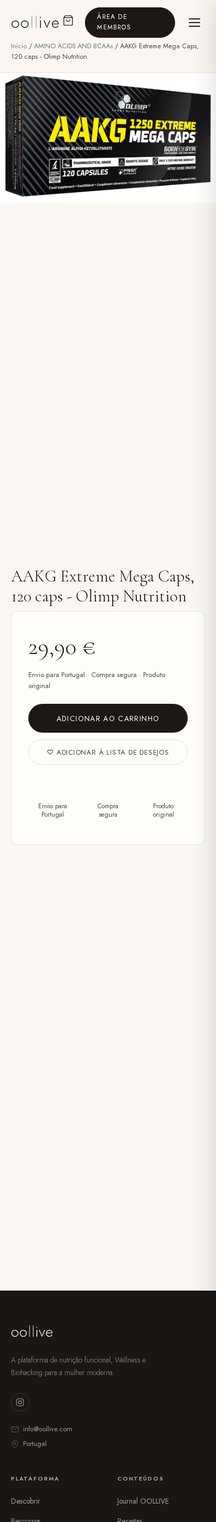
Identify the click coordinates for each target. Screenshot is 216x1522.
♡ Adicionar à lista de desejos (108, 752)
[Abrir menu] (194, 23)
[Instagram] (20, 1402)
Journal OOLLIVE (143, 1501)
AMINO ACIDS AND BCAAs (74, 46)
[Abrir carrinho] (68, 22)
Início (19, 46)
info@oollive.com (47, 1429)
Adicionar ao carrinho (108, 718)
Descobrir (25, 1501)
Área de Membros (114, 21)
